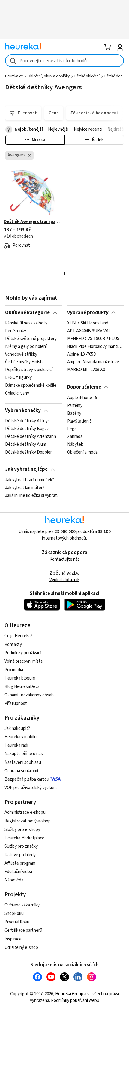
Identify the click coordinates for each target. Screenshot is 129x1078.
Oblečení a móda (82, 452)
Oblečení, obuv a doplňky (49, 76)
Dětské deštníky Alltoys (27, 421)
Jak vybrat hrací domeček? (29, 480)
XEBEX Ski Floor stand (87, 323)
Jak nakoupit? (17, 728)
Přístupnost (15, 703)
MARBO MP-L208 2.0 (86, 370)
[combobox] (64, 60)
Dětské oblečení (87, 76)
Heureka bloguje (19, 678)
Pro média (13, 670)
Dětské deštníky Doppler (28, 452)
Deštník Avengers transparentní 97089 (32, 222)
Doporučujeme (84, 387)
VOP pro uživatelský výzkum (30, 788)
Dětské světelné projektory (31, 339)
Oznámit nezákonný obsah (29, 695)
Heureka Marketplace (24, 838)
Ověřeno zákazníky (22, 905)
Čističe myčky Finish (24, 362)
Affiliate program (19, 863)
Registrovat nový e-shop (27, 821)
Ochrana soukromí (21, 771)
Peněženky (15, 331)
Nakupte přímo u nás (23, 754)
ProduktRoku (16, 922)
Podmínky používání (22, 653)
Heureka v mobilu (20, 737)
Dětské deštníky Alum (25, 444)
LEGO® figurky (18, 378)
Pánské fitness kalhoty (26, 323)
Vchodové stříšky (21, 355)
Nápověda (13, 880)
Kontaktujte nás (65, 559)
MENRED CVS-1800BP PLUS (93, 339)
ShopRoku (14, 913)
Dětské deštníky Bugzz (27, 429)
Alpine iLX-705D (81, 355)
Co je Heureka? (18, 636)
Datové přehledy (20, 855)
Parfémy (74, 405)
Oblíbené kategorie (27, 312)
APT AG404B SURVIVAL (89, 331)
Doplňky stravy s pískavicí (28, 370)
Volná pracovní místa (23, 661)
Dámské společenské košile (30, 386)
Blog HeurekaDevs (22, 686)
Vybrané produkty (88, 312)
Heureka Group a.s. (72, 994)
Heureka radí (16, 745)
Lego (72, 429)
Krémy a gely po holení (26, 347)
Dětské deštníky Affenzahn (30, 437)
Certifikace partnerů (23, 930)
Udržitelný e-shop (21, 947)
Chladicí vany (17, 393)
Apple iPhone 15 (82, 398)
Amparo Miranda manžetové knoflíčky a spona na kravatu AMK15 (95, 362)
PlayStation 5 (79, 421)
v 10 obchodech (18, 236)
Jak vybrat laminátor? (24, 488)
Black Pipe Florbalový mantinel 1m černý (95, 347)
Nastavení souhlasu (22, 762)
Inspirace (13, 939)
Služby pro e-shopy (22, 829)
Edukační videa (18, 872)
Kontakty (13, 644)
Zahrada (74, 437)
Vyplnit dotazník (65, 580)
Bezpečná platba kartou (26, 779)
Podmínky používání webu (75, 1000)
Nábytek (75, 444)
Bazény (74, 413)
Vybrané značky (23, 410)
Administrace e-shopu (25, 812)
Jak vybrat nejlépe (26, 469)
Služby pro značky (21, 846)
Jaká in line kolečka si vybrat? (32, 495)
